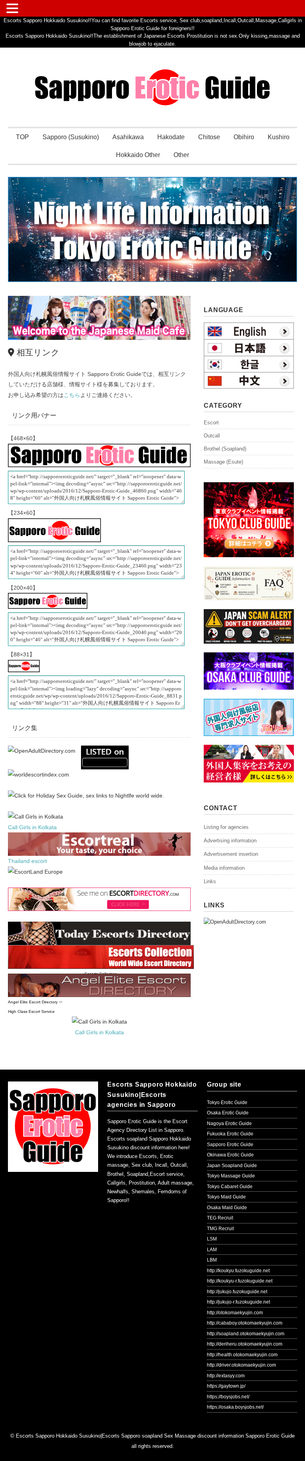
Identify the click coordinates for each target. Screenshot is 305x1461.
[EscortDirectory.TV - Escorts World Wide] (105, 751)
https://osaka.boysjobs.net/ (235, 1407)
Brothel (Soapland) (225, 449)
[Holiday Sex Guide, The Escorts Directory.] (86, 795)
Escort (211, 423)
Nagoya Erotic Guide (229, 1123)
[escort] (99, 837)
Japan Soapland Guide (232, 1165)
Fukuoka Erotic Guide (230, 1134)
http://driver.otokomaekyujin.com (241, 1365)
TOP (22, 137)
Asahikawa (128, 137)
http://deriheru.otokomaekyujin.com (244, 1344)
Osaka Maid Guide (227, 1207)
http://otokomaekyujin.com (235, 1312)
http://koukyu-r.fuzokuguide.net (239, 1281)
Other (181, 154)
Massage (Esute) (223, 462)
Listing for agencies (226, 827)
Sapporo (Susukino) (70, 137)
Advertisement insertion (231, 854)
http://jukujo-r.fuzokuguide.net (238, 1302)
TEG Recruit (220, 1218)
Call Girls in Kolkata (32, 827)
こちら (72, 395)
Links (210, 881)
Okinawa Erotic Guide (230, 1155)
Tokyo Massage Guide (231, 1176)
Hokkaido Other (138, 154)
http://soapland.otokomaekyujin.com (245, 1333)
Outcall (212, 436)
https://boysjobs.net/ (228, 1397)
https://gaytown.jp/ (226, 1386)
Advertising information (230, 841)
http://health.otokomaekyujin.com (242, 1354)
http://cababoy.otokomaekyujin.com (244, 1323)
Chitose (209, 137)
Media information (224, 868)
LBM (212, 1260)
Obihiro (244, 137)
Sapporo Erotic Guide (230, 1144)
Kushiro (279, 137)
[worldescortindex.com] (38, 774)
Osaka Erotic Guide (228, 1113)
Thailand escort (27, 861)
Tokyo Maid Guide (226, 1197)
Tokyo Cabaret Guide (230, 1186)
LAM (212, 1249)
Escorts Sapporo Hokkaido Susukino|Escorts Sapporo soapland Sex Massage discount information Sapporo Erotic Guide (155, 1436)
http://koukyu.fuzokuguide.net (238, 1270)
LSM (212, 1239)
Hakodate (171, 137)
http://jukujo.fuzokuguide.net (237, 1291)
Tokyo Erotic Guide (227, 1102)
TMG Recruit (220, 1228)
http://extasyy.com (226, 1376)
